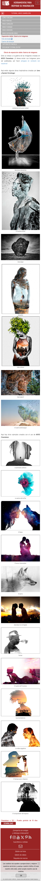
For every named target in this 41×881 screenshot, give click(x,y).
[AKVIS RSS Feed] (30, 837)
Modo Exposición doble (10, 33)
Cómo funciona (7, 18)
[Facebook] (11, 837)
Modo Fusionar (7, 27)
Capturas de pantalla (9, 44)
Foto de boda (6, 39)
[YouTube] (18, 837)
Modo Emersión (7, 30)
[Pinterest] (26, 837)
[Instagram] (14, 837)
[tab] (20, 17)
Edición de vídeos (20, 855)
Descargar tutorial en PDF (11, 47)
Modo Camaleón (7, 24)
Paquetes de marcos (21, 858)
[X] (22, 837)
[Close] (39, 863)
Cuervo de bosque (8, 41)
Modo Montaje (7, 21)
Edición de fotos (20, 851)
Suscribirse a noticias (20, 842)
